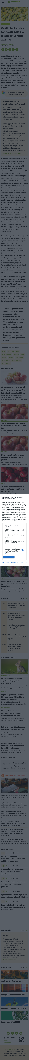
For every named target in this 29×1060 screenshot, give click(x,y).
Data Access (14, 562)
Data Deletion (5, 562)
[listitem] (14, 526)
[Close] (25, 497)
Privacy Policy (23, 562)
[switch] (23, 530)
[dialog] (14, 530)
